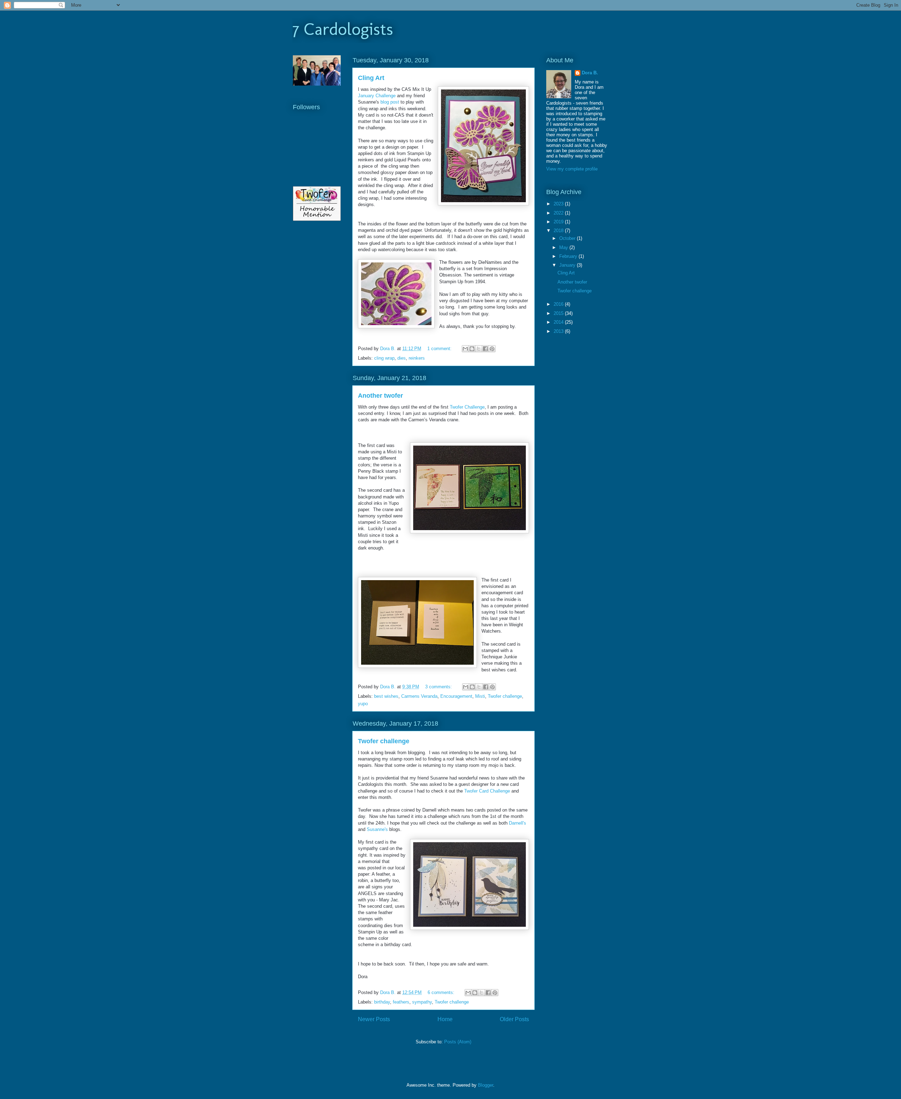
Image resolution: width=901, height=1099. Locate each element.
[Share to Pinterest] (492, 348)
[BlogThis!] (471, 348)
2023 (559, 203)
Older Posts (514, 1019)
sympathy (422, 1002)
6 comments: (442, 992)
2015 (559, 313)
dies (401, 358)
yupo (363, 703)
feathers (401, 1002)
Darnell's (517, 823)
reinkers (417, 358)
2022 (559, 213)
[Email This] (465, 348)
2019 (559, 221)
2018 (559, 230)
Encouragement (456, 696)
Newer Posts (374, 1019)
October (568, 238)
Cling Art (371, 77)
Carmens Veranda (419, 696)
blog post (389, 102)
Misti (480, 696)
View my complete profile (572, 169)
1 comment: (440, 348)
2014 (559, 322)
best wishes (386, 696)
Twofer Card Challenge (487, 791)
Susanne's (377, 829)
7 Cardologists (342, 28)
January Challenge (377, 95)
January (568, 265)
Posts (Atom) (457, 1041)
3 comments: (439, 686)
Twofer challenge (505, 696)
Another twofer (380, 395)
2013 (559, 331)
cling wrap (384, 358)
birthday (382, 1002)
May (564, 247)
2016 (559, 304)
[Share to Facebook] (485, 348)
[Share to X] (478, 348)
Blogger (485, 1085)
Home (445, 1019)
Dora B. (590, 72)
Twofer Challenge (467, 407)
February (569, 256)
